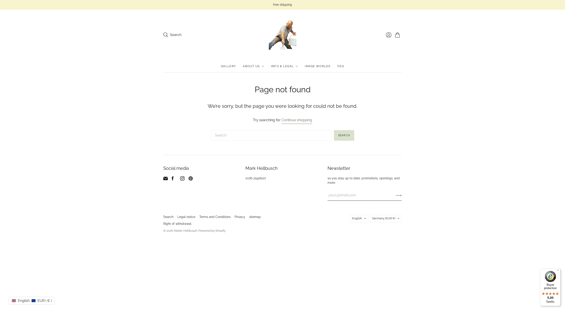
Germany (383, 218)
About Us (251, 66)
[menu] (558, 271)
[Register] (399, 195)
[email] (165, 179)
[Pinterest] (190, 179)
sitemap (255, 217)
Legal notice (186, 217)
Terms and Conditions (215, 217)
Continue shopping (296, 120)
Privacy (240, 217)
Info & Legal (282, 66)
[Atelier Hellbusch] (282, 35)
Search (344, 135)
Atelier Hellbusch (185, 230)
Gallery (228, 66)
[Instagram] (182, 179)
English (357, 218)
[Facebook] (173, 179)
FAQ (340, 66)
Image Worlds (317, 66)
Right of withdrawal (177, 223)
